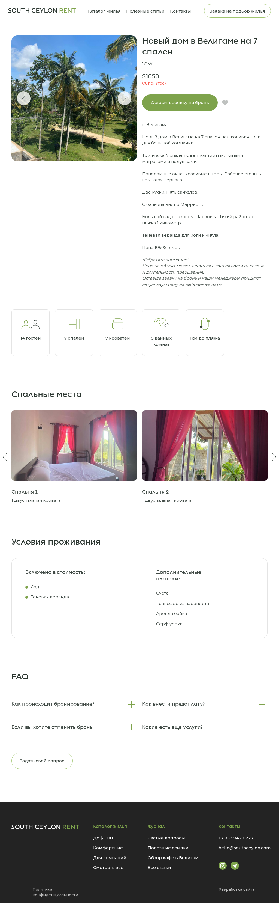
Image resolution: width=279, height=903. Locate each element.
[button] (180, 102)
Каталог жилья (104, 11)
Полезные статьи (145, 11)
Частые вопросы (166, 837)
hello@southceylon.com (245, 847)
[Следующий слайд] (124, 98)
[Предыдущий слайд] (24, 98)
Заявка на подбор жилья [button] (237, 11)
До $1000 (103, 837)
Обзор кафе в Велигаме (174, 857)
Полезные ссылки (168, 847)
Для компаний (109, 857)
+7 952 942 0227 (236, 837)
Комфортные (108, 847)
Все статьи (159, 867)
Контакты (180, 11)
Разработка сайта (236, 889)
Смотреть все (108, 867)
